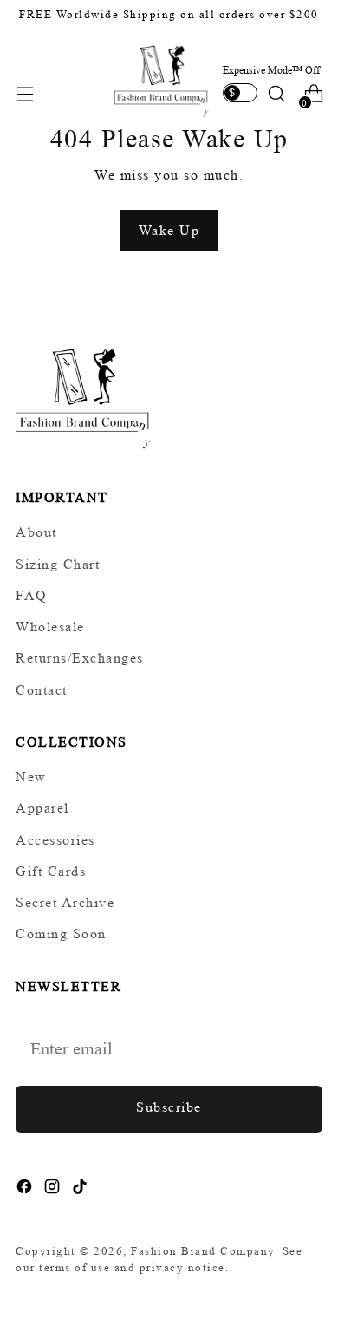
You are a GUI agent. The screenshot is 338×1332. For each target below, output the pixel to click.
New (31, 776)
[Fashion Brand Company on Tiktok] (81, 1189)
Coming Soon (61, 933)
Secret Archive (65, 902)
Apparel (42, 808)
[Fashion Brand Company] (162, 78)
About (36, 532)
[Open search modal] (276, 94)
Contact (42, 690)
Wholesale (50, 626)
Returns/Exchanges (80, 658)
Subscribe (169, 1107)
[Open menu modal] (24, 94)
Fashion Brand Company (203, 1250)
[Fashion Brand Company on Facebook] (26, 1189)
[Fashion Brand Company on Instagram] (53, 1189)
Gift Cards (51, 871)
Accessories (55, 840)
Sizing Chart (58, 564)
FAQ (32, 595)
